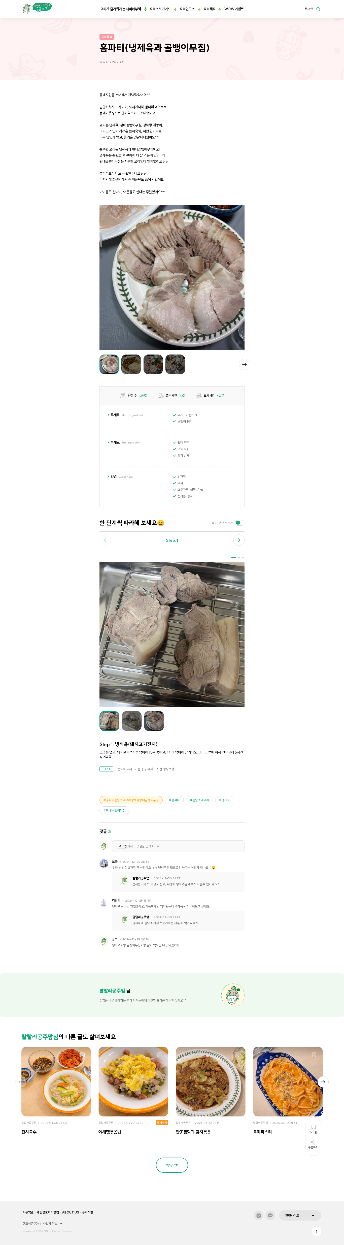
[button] (244, 364)
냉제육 (226, 800)
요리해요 (209, 9)
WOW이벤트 (234, 9)
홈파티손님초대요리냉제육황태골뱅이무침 (132, 800)
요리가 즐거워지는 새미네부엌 (120, 9)
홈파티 (175, 800)
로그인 (309, 9)
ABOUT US (70, 1212)
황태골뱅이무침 (115, 810)
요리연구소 (187, 9)
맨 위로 (316, 1231)
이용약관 (28, 1212)
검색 (318, 9)
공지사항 (87, 1212)
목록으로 (172, 1165)
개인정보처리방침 (48, 1212)
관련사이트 (292, 1216)
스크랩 (82, 1055)
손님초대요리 (200, 800)
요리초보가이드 (160, 9)
